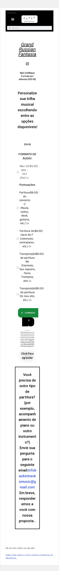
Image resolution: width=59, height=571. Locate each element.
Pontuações (27, 184)
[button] (12, 19)
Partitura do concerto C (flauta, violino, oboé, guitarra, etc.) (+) (28, 208)
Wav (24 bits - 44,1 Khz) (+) (29, 172)
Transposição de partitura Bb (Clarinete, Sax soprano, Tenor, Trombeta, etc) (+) (28, 267)
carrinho (29, 313)
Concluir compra (29, 322)
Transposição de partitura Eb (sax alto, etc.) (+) (28, 294)
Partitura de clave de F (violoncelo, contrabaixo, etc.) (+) (28, 238)
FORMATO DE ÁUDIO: (27, 156)
